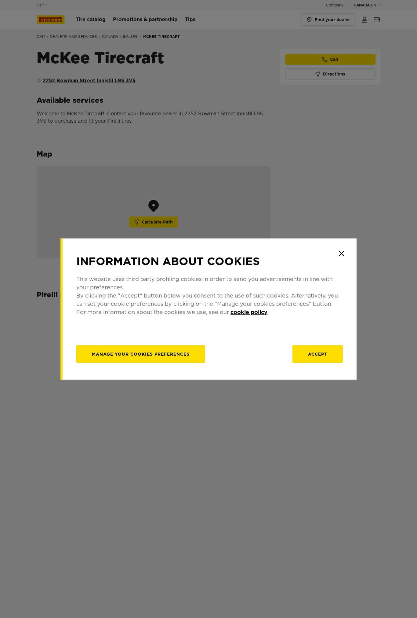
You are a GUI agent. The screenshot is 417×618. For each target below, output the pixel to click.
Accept (317, 354)
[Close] (341, 253)
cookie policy (248, 312)
